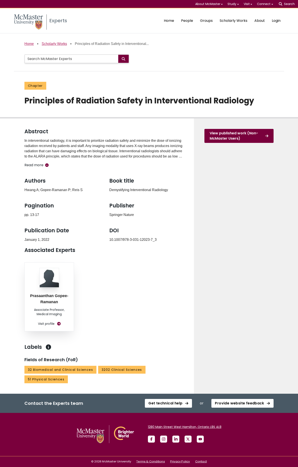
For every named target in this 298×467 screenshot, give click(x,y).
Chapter (35, 86)
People (187, 20)
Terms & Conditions (150, 461)
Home (169, 20)
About (259, 20)
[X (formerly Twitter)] (188, 439)
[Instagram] (163, 439)
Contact (201, 461)
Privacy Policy (180, 461)
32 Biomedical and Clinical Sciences (60, 370)
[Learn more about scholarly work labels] (48, 347)
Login (276, 20)
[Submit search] (123, 59)
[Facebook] (151, 439)
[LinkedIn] (175, 439)
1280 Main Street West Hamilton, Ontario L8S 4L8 (184, 427)
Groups (206, 20)
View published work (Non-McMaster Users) (234, 136)
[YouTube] (200, 439)
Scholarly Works (233, 20)
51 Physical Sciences (46, 379)
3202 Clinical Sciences (122, 370)
